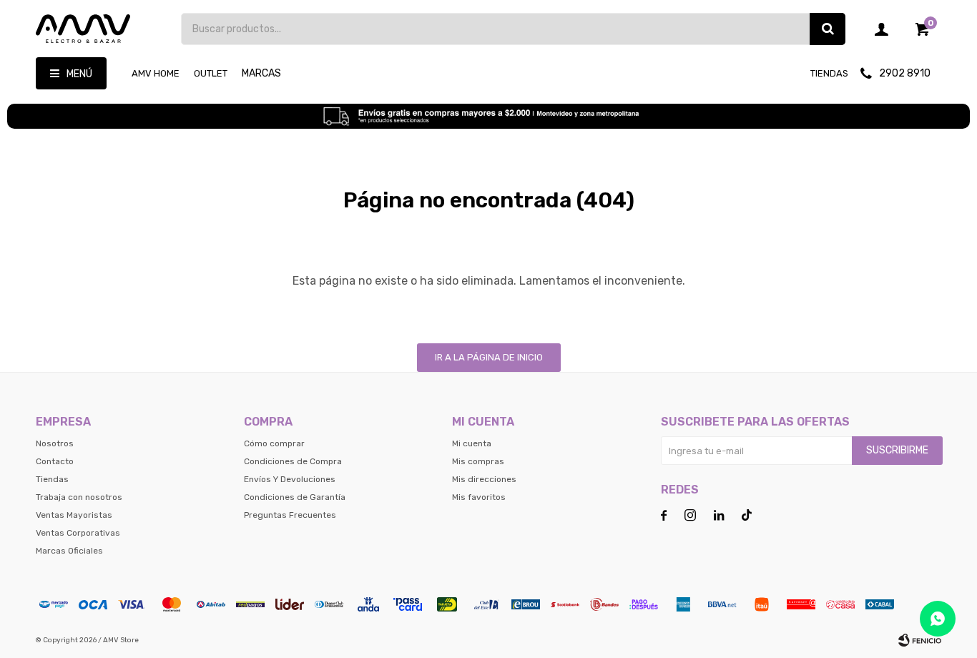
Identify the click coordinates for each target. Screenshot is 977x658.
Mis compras (478, 461)
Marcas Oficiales (69, 551)
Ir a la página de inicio (489, 357)
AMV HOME (156, 73)
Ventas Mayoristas (74, 515)
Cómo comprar (274, 443)
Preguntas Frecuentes (290, 515)
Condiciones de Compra (293, 461)
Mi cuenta (471, 443)
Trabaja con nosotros (79, 497)
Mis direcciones (484, 479)
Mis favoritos (479, 497)
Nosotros (55, 443)
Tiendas (829, 73)
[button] (827, 29)
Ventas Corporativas (78, 533)
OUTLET (210, 73)
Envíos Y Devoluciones (289, 479)
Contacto (55, 461)
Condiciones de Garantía (294, 497)
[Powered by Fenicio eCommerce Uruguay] (919, 640)
